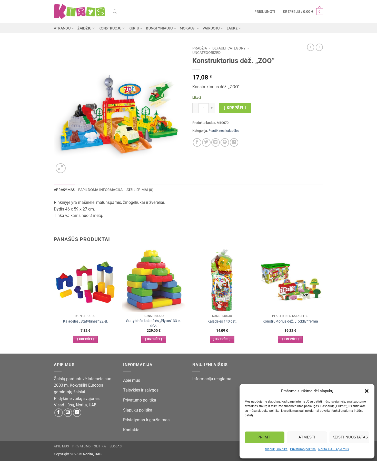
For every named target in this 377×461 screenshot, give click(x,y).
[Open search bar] (115, 11)
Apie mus (131, 380)
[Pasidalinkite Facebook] (197, 142)
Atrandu (62, 28)
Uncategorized (206, 53)
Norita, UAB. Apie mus (333, 449)
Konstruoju (110, 28)
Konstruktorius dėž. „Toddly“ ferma (290, 321)
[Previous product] (319, 47)
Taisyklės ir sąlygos (140, 390)
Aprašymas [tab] (64, 190)
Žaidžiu (84, 28)
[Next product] (310, 47)
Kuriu (133, 28)
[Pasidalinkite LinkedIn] (234, 142)
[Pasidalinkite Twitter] (206, 142)
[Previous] (54, 300)
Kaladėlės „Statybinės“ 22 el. (85, 321)
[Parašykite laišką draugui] (215, 142)
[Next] (321, 300)
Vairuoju (211, 28)
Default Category (228, 48)
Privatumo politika (303, 449)
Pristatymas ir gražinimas (146, 419)
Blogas (116, 446)
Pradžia (199, 48)
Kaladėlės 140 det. (222, 321)
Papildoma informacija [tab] (100, 190)
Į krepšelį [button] (85, 339)
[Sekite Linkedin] (77, 412)
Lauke (232, 28)
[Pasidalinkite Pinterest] (225, 142)
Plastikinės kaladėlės (224, 131)
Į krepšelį (235, 108)
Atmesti (307, 437)
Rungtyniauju (159, 28)
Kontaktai (132, 429)
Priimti (264, 437)
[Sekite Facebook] (58, 412)
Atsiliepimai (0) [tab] (139, 190)
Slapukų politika (276, 449)
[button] (366, 391)
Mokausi (188, 28)
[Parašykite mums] (68, 412)
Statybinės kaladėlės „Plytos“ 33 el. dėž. (153, 323)
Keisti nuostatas (350, 437)
